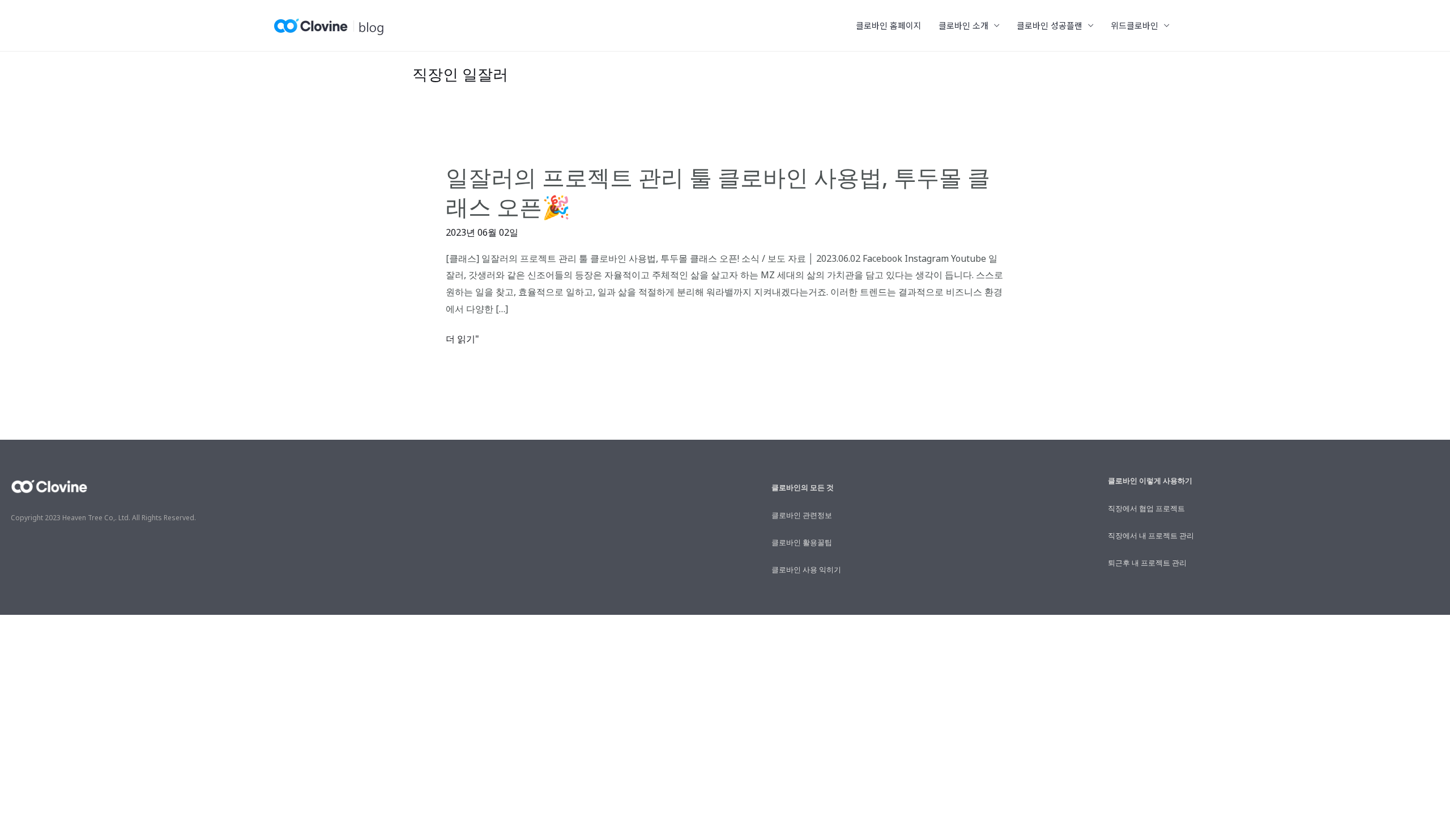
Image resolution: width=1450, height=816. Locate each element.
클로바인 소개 (963, 25)
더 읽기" (462, 339)
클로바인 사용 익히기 (806, 569)
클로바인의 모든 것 (802, 487)
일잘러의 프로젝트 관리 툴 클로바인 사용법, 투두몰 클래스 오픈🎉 (718, 192)
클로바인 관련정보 (801, 515)
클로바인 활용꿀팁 (801, 542)
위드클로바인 (1134, 25)
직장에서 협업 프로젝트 (1146, 508)
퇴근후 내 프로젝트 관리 (1147, 563)
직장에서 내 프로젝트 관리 (1151, 535)
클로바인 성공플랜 (1049, 25)
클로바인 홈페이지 (889, 25)
